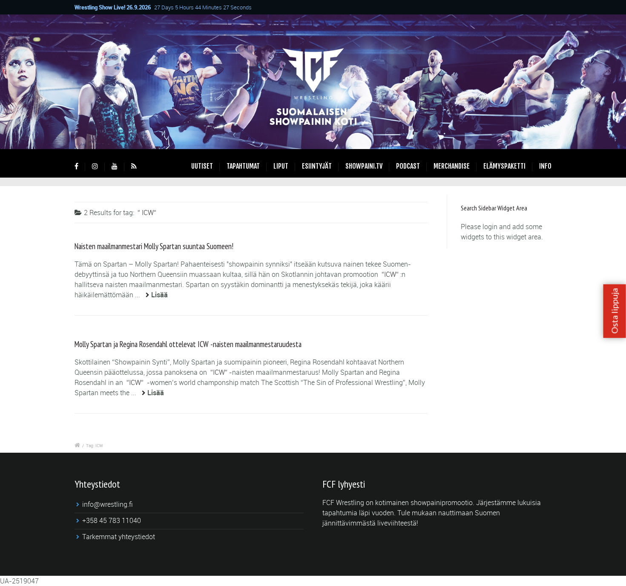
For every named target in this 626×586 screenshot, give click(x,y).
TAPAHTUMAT (243, 166)
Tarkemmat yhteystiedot (118, 536)
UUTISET (202, 166)
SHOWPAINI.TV (363, 166)
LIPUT (280, 166)
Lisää (159, 294)
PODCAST (408, 166)
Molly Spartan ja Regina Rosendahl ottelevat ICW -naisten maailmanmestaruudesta (188, 344)
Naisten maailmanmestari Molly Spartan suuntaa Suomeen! (154, 246)
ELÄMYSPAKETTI (504, 166)
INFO (545, 166)
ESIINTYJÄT (317, 166)
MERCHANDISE (452, 166)
